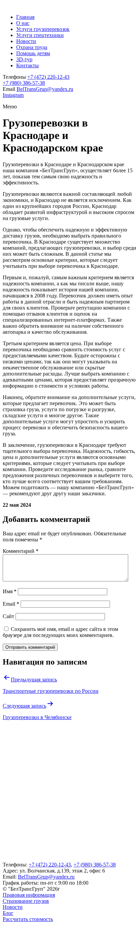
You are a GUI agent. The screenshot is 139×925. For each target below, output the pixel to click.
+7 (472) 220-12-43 (48, 77)
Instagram (13, 95)
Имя (10, 591)
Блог (8, 913)
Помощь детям (33, 53)
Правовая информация (29, 895)
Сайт (8, 616)
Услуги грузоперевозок (43, 29)
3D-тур (24, 59)
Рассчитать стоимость (28, 919)
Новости (26, 41)
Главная (25, 17)
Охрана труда (31, 47)
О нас (22, 23)
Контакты (27, 65)
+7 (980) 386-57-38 (24, 83)
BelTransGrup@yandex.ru (45, 89)
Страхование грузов (26, 901)
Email (11, 604)
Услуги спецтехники (40, 35)
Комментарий (20, 551)
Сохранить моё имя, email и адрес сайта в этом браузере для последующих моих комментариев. (60, 632)
